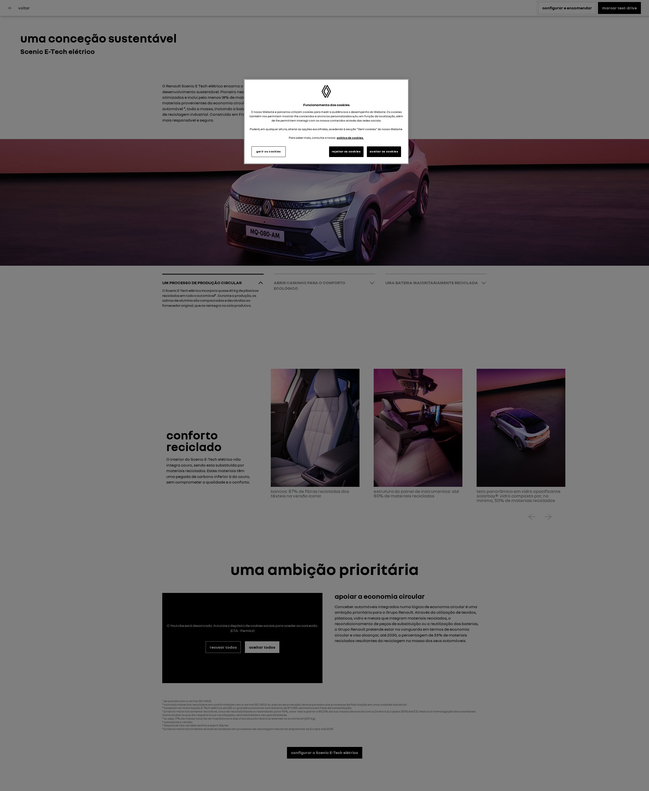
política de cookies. (350, 138)
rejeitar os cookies (346, 151)
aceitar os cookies (384, 151)
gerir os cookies (268, 151)
